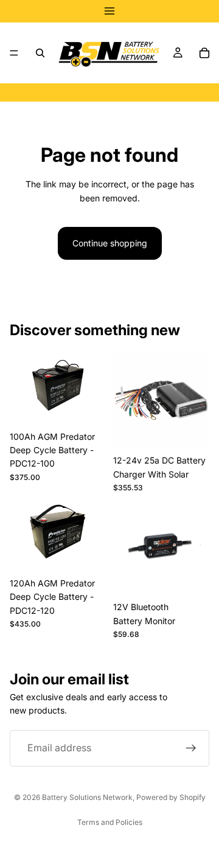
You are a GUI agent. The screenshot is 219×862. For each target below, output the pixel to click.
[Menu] (14, 53)
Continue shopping (109, 243)
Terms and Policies (109, 822)
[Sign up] (191, 748)
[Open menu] (109, 11)
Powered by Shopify (171, 797)
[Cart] (204, 53)
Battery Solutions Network (87, 797)
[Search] (40, 53)
